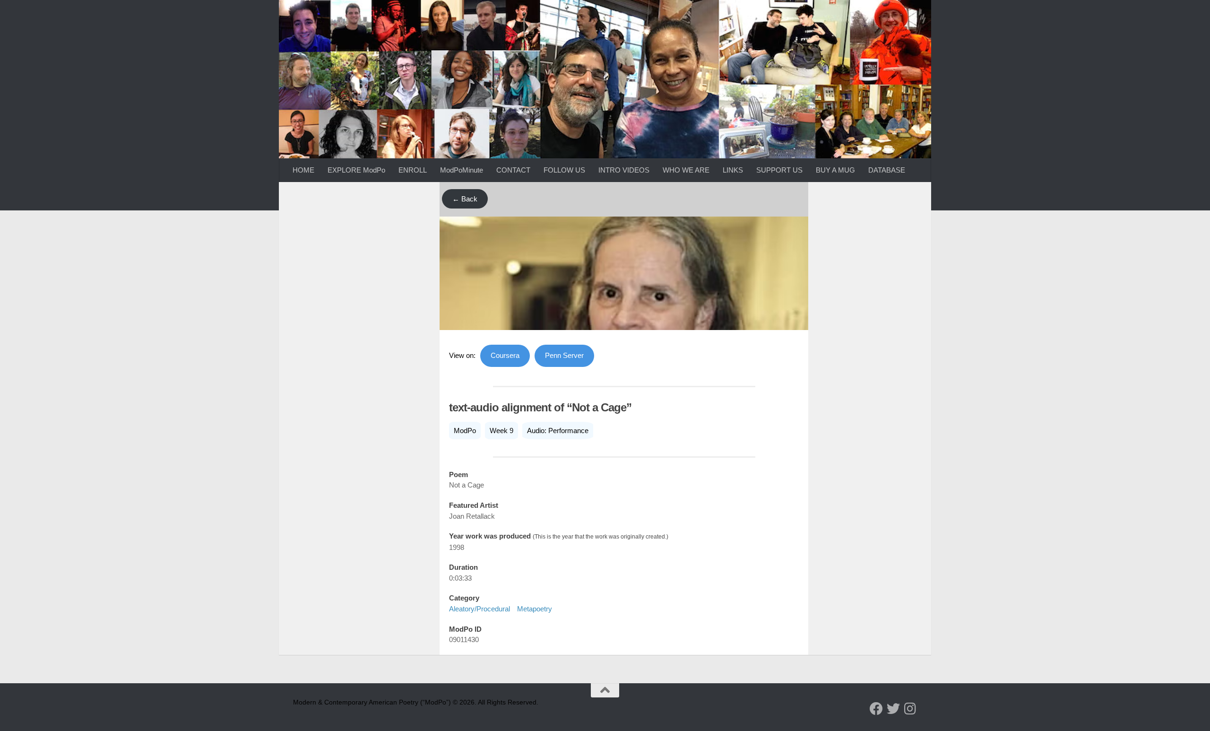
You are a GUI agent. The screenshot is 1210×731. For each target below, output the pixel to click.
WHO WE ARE (686, 170)
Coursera (505, 355)
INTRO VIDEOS (623, 170)
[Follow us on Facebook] (876, 708)
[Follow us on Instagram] (910, 708)
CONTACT (513, 170)
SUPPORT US (779, 170)
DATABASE (886, 170)
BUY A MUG (835, 170)
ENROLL (412, 170)
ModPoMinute (461, 170)
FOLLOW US (564, 170)
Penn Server (564, 355)
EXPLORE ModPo (356, 170)
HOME (303, 170)
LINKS (733, 170)
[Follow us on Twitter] (893, 708)
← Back (464, 199)
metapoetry (534, 609)
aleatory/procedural (479, 609)
